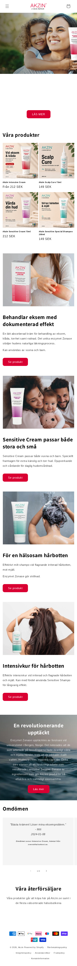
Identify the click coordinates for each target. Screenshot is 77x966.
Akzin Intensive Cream (14, 182)
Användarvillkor (42, 953)
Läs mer (38, 789)
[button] (7, 6)
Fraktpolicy (59, 953)
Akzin (21, 947)
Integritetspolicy (24, 953)
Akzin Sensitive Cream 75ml (17, 231)
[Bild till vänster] (31, 871)
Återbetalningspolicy (57, 947)
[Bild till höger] (46, 871)
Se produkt (15, 361)
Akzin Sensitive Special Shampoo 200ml (56, 233)
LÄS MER (38, 114)
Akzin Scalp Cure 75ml (50, 182)
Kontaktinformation (40, 958)
